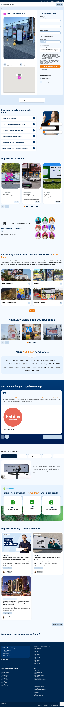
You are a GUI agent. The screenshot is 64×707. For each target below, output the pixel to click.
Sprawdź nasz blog (57, 624)
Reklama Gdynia (37, 663)
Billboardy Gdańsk (4, 675)
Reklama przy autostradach (39, 686)
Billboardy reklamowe (38, 672)
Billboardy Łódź (4, 678)
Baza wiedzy (36, 692)
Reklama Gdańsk (37, 655)
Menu (58, 4)
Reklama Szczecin (37, 657)
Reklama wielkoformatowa (39, 675)
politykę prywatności (54, 60)
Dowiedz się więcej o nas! (38, 695)
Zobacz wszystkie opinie (52, 437)
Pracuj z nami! (36, 697)
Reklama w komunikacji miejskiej (40, 679)
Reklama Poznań (37, 654)
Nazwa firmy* (43, 18)
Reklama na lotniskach (38, 691)
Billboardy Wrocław (4, 685)
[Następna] (7, 206)
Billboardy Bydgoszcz (5, 672)
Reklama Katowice (37, 661)
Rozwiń (32, 310)
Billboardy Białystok (4, 670)
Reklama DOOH (37, 676)
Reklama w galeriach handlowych (40, 689)
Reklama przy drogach (38, 688)
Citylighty (6, 8)
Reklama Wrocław (37, 652)
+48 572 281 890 (45, 1)
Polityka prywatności (4, 703)
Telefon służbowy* (44, 30)
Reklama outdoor (37, 670)
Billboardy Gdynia (4, 679)
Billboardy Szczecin (4, 681)
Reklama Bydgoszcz (37, 658)
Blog (35, 694)
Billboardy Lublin (4, 676)
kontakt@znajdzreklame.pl (58, 1)
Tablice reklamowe (37, 685)
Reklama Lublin (37, 660)
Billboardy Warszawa (5, 684)
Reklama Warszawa (37, 648)
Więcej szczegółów (44, 45)
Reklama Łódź (36, 651)
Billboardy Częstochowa (5, 673)
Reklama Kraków (37, 649)
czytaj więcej (6, 567)
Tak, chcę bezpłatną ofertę (50, 66)
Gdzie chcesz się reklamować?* (47, 36)
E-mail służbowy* (44, 23)
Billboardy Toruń (4, 682)
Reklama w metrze (37, 678)
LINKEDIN (5, 662)
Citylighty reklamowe (38, 673)
